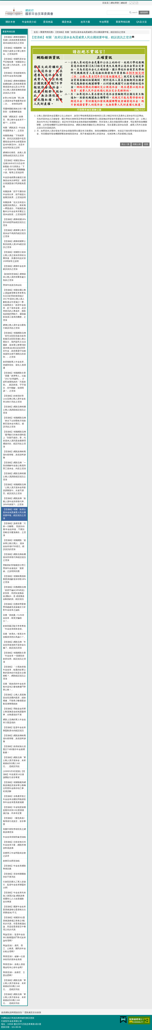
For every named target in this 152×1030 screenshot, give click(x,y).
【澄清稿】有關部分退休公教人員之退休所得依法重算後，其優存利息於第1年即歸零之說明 (14, 256)
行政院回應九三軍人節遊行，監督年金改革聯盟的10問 (14, 884)
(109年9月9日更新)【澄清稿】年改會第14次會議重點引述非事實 (14, 774)
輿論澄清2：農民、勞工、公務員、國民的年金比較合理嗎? (14, 948)
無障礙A (139, 1020)
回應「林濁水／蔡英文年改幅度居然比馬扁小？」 (14, 635)
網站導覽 (115, 3)
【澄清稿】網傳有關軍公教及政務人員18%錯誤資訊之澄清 (14, 244)
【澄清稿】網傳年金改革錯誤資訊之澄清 (14, 267)
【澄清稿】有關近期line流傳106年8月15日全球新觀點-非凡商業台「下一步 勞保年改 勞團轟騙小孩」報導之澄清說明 (14, 166)
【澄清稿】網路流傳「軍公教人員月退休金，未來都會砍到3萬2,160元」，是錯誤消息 (14, 762)
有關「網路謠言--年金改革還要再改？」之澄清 (14, 129)
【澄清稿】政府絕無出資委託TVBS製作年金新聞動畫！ (14, 749)
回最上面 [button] (137, 144)
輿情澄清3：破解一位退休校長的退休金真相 (14, 958)
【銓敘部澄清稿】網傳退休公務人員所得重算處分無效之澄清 (14, 277)
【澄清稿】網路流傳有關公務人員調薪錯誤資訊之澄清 (14, 409)
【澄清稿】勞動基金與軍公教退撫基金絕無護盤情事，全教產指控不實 (14, 711)
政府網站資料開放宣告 (11, 1012)
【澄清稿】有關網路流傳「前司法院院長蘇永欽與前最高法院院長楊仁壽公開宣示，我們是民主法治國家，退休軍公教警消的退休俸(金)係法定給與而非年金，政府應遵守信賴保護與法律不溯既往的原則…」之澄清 (14, 345)
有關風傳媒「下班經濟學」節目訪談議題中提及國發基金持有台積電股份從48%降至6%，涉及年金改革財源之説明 (14, 141)
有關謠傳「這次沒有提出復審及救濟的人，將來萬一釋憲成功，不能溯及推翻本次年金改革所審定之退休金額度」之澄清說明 (14, 208)
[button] (133, 12)
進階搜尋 (144, 12)
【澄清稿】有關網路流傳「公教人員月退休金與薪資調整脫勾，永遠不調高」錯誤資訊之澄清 (14, 489)
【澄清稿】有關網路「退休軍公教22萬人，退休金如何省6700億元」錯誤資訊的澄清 (14, 544)
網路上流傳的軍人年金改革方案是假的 (14, 721)
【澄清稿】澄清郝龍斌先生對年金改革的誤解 (14, 74)
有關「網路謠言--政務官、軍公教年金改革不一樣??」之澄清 (14, 119)
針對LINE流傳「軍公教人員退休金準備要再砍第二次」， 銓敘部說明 (14, 101)
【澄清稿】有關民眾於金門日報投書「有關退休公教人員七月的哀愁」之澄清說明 (14, 63)
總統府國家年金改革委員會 (27, 11)
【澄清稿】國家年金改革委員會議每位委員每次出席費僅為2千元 (14, 909)
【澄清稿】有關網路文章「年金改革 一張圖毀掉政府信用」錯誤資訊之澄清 (14, 657)
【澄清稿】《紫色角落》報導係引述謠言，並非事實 (14, 821)
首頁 (36, 32)
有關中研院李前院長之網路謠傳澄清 (14, 830)
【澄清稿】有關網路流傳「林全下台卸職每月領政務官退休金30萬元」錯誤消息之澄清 (14, 422)
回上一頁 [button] (125, 144)
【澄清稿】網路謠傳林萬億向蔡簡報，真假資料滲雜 (14, 454)
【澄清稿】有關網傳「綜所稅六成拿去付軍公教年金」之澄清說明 (14, 51)
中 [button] (134, 3)
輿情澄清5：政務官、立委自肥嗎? (14, 973)
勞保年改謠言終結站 (12, 285)
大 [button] (137, 3)
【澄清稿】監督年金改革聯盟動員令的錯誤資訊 (14, 729)
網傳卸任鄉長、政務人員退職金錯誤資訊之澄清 (14, 154)
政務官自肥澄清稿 (11, 861)
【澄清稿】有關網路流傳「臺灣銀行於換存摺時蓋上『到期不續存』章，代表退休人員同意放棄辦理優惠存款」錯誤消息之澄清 (14, 439)
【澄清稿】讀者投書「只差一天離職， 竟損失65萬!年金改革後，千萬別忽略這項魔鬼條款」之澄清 (14, 529)
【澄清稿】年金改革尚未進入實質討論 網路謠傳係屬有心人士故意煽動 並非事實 (14, 897)
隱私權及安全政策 (32, 1012)
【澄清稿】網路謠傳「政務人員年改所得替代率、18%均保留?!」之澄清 (14, 501)
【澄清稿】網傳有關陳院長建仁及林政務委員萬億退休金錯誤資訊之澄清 (14, 40)
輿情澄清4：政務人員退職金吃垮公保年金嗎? (14, 965)
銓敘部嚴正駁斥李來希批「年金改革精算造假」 (14, 627)
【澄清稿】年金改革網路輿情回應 (14, 867)
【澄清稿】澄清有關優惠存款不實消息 (14, 875)
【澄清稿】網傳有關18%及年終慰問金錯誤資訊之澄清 (14, 222)
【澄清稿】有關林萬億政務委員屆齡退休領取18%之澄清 (14, 579)
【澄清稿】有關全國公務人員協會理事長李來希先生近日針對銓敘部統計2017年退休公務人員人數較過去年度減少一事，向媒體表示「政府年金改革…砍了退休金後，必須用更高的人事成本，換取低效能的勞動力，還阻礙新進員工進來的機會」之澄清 (14, 305)
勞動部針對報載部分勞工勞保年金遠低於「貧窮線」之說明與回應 (14, 568)
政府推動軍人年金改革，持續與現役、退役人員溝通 (14, 365)
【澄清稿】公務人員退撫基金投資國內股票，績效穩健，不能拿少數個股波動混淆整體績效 (14, 699)
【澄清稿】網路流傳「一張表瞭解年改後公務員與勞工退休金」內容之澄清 (14, 465)
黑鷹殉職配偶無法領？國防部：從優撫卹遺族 (14, 110)
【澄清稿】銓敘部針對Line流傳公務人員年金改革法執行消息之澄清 (14, 399)
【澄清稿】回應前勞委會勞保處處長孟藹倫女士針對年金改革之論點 (14, 607)
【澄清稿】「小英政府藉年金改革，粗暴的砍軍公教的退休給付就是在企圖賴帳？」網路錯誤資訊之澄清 (14, 673)
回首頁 (105, 3)
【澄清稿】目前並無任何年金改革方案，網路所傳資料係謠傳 (14, 845)
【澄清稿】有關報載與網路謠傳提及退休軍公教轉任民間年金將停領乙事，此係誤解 (14, 786)
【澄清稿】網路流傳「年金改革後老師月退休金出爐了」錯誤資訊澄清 (14, 645)
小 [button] (130, 3)
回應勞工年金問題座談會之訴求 (14, 854)
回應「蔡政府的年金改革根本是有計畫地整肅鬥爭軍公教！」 (14, 687)
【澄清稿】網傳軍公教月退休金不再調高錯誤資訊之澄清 (14, 233)
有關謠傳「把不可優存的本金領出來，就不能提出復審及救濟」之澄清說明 (14, 194)
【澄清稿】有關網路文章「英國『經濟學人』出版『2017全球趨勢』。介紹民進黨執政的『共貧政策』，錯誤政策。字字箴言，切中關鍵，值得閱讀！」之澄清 (14, 382)
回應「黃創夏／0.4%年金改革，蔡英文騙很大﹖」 (13, 618)
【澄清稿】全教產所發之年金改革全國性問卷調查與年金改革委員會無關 (14, 799)
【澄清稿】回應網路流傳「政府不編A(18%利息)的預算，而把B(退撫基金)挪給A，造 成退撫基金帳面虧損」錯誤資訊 (14, 593)
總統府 (124, 3)
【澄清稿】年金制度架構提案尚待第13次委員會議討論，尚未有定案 (14, 810)
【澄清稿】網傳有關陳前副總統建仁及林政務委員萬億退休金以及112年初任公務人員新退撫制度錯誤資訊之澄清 (14, 87)
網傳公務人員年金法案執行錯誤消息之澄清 (14, 326)
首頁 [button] (146, 144)
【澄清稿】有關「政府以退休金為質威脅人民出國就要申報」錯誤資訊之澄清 (14, 513)
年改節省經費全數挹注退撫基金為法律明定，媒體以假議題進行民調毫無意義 (14, 182)
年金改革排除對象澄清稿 (14, 837)
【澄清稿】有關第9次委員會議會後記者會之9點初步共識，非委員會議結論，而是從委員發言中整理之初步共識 (14, 923)
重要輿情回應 (46, 32)
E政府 (123, 1019)
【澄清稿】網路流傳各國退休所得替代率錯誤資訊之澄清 (14, 557)
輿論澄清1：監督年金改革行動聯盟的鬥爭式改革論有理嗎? (14, 937)
